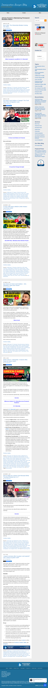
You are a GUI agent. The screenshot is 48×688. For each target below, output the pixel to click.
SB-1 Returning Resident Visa (14, 547)
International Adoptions (39, 134)
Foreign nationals (10, 88)
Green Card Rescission (12, 463)
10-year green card (10, 455)
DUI (11, 345)
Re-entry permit (19, 654)
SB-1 (8, 547)
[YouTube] (38, 29)
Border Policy (19, 267)
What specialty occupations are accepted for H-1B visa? (40, 151)
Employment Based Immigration (8, 193)
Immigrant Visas (13, 195)
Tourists (16, 275)
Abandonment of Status (18, 540)
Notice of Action (6, 546)
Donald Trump (16, 268)
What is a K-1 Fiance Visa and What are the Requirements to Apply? (40, 155)
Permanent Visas (38, 127)
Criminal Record (9, 459)
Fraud (27, 460)
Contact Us (28, 668)
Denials (14, 459)
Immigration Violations (19, 270)
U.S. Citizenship (11, 409)
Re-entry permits (19, 546)
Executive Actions (18, 193)
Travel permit (24, 656)
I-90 (6, 544)
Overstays (22, 273)
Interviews (5, 90)
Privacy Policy (16, 668)
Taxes (11, 351)
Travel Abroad (23, 275)
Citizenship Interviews (21, 87)
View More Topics (38, 93)
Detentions (27, 344)
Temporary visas (22, 274)
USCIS (11, 93)
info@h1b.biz (4, 676)
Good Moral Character (25, 345)
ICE (4, 270)
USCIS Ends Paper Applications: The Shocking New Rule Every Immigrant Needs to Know (40, 101)
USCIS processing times (26, 548)
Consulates (7, 541)
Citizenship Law (10, 456)
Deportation (24, 459)
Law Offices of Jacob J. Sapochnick (15, 685)
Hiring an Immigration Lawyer (21, 89)
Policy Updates (9, 274)
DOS (12, 541)
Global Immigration (39, 133)
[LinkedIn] (42, 27)
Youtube (21, 642)
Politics (17, 198)
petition (7, 428)
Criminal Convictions (20, 192)
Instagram (5, 643)
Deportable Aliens (19, 459)
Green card (9, 89)
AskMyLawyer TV (10, 87)
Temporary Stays (15, 274)
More (40, 12)
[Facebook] (38, 27)
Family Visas (23, 193)
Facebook (16, 642)
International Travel (20, 347)
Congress (15, 192)
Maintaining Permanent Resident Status (14, 90)
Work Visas (37, 123)
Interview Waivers (13, 464)
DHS (6, 88)
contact (23, 640)
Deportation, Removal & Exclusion (40, 137)
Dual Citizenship (9, 468)
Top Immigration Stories (17, 351)
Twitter (24, 642)
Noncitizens (18, 273)
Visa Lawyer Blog (38, 145)
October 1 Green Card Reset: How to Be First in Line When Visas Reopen (40, 108)
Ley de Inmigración (39, 139)
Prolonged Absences (22, 198)
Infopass (26, 544)
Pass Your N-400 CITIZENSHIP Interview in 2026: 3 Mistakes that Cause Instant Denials (40, 115)
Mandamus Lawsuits (24, 90)
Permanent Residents (12, 198)
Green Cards (13, 89)
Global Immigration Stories (17, 88)
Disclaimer (23, 668)
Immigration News (12, 270)
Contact (24, 12)
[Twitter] (40, 27)
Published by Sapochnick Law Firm (39, 6)
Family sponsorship (10, 460)
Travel (19, 275)
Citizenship (15, 87)
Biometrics (15, 267)
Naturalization (23, 348)
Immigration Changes (24, 195)
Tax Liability (8, 351)
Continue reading (6, 84)
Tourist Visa (12, 275)
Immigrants (28, 89)
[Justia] (44, 27)
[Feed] (40, 29)
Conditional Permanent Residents (18, 456)
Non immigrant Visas (11, 273)
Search (45, 20)
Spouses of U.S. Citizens (7, 467)
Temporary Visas (38, 125)
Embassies (5, 460)
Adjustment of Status (17, 455)
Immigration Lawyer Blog (14, 5)
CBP (23, 267)
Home (8, 12)
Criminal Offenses (11, 268)
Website (10, 668)
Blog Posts (40, 668)
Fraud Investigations (10, 461)
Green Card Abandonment (11, 346)
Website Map (34, 668)
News (7, 198)
